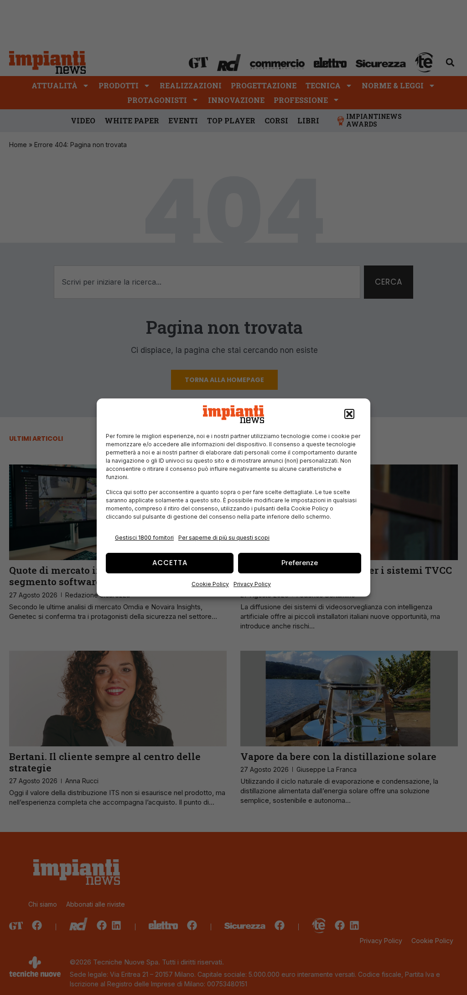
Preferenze (299, 562)
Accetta (169, 562)
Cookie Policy (210, 584)
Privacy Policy (252, 584)
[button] (349, 414)
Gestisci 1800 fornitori (144, 537)
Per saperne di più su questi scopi (224, 537)
